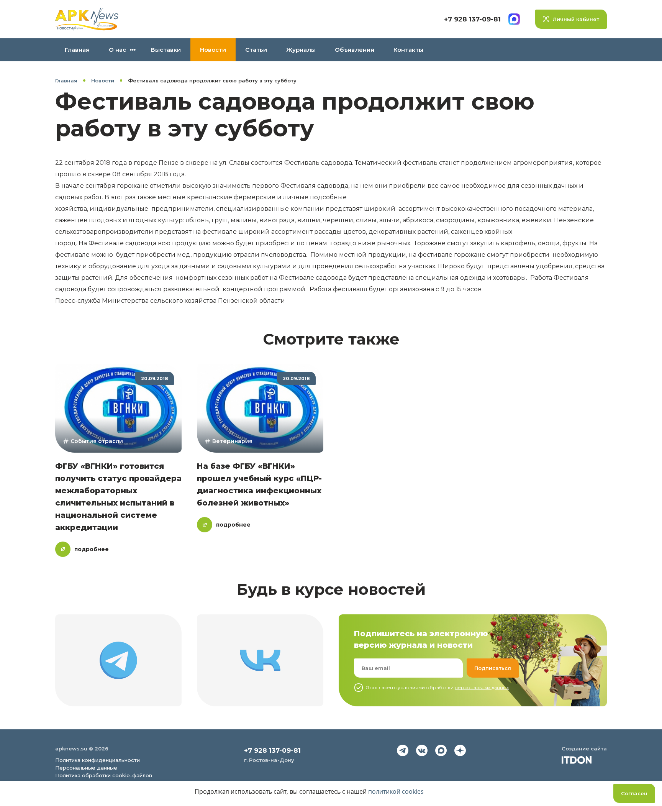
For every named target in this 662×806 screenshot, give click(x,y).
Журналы (301, 49)
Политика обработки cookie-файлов (103, 775)
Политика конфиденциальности (97, 760)
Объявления (354, 49)
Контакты (408, 49)
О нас (117, 49)
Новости (213, 49)
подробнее (91, 549)
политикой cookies (396, 791)
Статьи (256, 49)
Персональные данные (86, 768)
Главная (77, 49)
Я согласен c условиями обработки (437, 687)
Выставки (166, 49)
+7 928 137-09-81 (472, 19)
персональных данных (482, 687)
